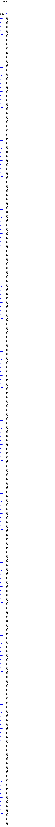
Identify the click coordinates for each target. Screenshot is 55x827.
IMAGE (6, 13)
